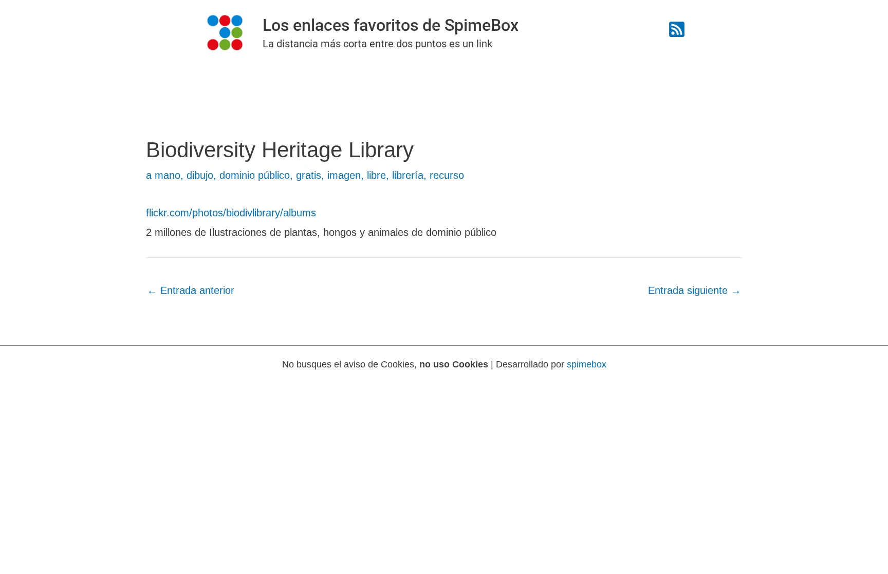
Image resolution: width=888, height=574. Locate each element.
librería (407, 175)
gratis (308, 175)
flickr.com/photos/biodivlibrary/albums (231, 212)
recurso (447, 175)
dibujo (200, 175)
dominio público (254, 175)
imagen (344, 175)
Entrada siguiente (694, 290)
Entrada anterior (190, 290)
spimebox (586, 364)
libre (376, 175)
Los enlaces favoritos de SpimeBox (391, 25)
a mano (163, 175)
